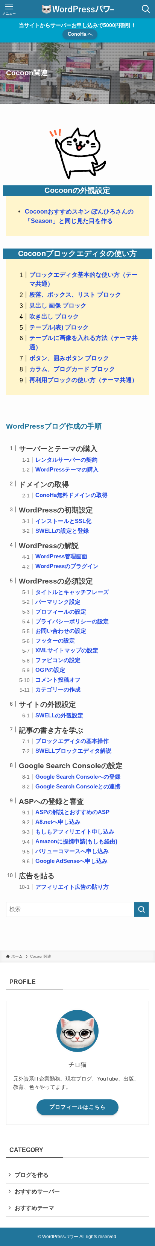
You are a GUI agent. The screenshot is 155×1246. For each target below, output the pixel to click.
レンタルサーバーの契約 (66, 460)
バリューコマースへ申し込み (72, 851)
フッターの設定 (55, 641)
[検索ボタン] (146, 9)
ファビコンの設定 (58, 660)
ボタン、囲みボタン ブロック (69, 358)
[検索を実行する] (141, 909)
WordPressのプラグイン (67, 566)
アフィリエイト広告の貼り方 (72, 887)
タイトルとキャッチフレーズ (72, 592)
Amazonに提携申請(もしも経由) (76, 841)
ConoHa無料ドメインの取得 (71, 495)
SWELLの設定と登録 (62, 531)
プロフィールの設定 (60, 612)
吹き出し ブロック (54, 316)
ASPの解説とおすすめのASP (72, 812)
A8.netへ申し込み (58, 822)
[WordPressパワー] (77, 9)
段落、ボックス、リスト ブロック (75, 294)
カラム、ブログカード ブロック (72, 368)
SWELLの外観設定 (59, 715)
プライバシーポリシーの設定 (72, 621)
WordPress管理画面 (61, 556)
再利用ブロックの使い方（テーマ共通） (83, 379)
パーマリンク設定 (58, 602)
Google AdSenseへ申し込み (71, 861)
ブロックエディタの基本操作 (72, 741)
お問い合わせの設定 (60, 631)
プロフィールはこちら (77, 1107)
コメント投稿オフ (58, 680)
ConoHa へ (80, 34)
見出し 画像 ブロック (58, 305)
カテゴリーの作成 (58, 690)
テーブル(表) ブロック (59, 327)
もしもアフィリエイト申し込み (74, 832)
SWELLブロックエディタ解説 (73, 751)
